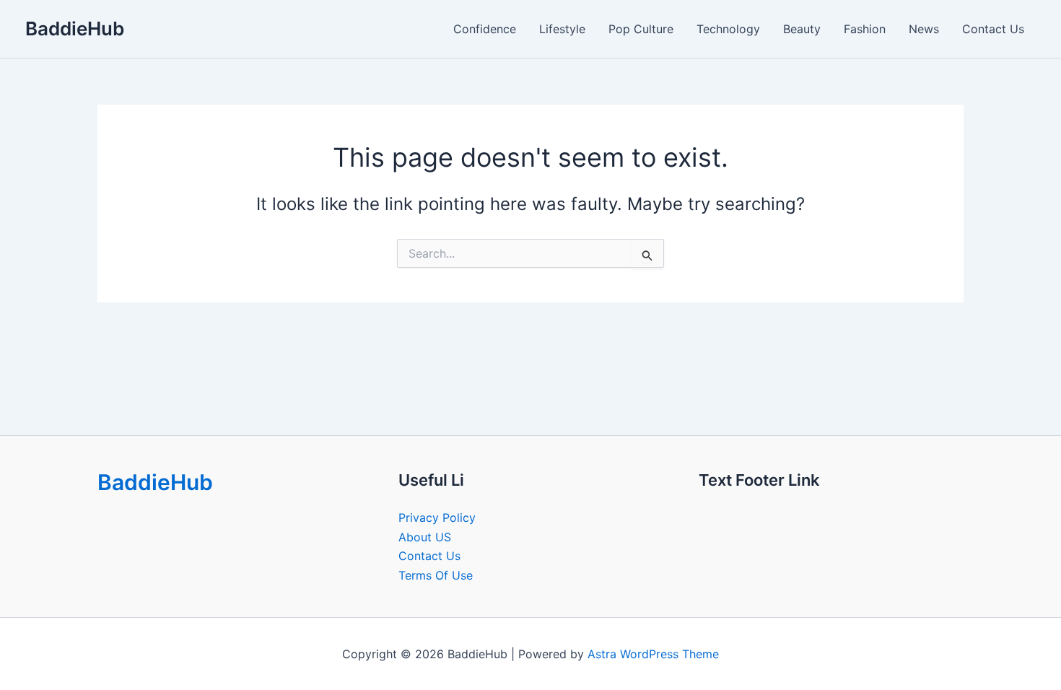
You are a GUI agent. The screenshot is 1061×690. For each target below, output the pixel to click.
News (924, 29)
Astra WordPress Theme (653, 654)
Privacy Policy (437, 517)
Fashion (865, 29)
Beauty (802, 29)
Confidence (484, 29)
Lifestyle (562, 29)
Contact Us (993, 29)
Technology (728, 29)
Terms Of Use (435, 575)
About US (424, 537)
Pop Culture (640, 29)
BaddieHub (74, 28)
